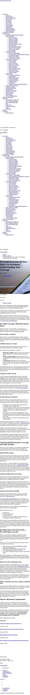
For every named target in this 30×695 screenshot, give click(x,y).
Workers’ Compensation (14, 53)
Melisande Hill (9, 16)
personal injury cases (9, 556)
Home (4, 254)
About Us (8, 15)
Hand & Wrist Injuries (14, 77)
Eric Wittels (8, 20)
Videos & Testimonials (8, 97)
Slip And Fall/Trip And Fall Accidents (14, 35)
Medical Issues (9, 73)
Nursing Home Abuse (11, 88)
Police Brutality (9, 93)
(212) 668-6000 (3, 132)
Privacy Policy (6, 688)
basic (17, 401)
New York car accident (22, 305)
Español (5, 110)
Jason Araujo (9, 23)
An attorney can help (25, 422)
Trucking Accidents (13, 70)
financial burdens (10, 496)
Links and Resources (10, 106)
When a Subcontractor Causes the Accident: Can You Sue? (12, 629)
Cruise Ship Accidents (14, 71)
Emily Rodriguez (10, 28)
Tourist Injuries (9, 94)
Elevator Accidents (13, 42)
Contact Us (5, 111)
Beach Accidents (12, 45)
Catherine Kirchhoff (10, 29)
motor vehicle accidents (22, 566)
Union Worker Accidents (14, 58)
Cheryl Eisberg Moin (11, 18)
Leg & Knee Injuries (13, 79)
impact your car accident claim (10, 320)
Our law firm (3, 318)
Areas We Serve (9, 112)
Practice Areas (6, 33)
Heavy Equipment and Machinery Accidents (19, 54)
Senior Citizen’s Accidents (12, 85)
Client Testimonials (7, 673)
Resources (5, 98)
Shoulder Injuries (13, 81)
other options (24, 450)
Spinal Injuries (12, 76)
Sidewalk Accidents (13, 40)
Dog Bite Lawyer (10, 92)
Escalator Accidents (13, 41)
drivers (3, 377)
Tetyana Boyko (9, 25)
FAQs (7, 107)
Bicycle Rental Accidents (14, 68)
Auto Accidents (12, 61)
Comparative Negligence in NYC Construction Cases (10, 623)
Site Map (5, 690)
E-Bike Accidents (13, 72)
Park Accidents (12, 50)
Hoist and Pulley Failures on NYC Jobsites (8, 634)
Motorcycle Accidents (14, 64)
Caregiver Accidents (10, 86)
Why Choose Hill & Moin (12, 102)
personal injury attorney (23, 464)
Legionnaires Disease (14, 80)
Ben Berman (9, 22)
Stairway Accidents (13, 38)
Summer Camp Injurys (14, 49)
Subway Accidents (13, 63)
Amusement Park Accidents (15, 44)
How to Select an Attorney (12, 101)
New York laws (11, 547)
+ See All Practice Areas (11, 96)
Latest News (9, 105)
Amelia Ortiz (9, 27)
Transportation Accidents (11, 59)
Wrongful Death (9, 89)
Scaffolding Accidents (14, 55)
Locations (5, 675)
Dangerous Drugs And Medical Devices (18, 84)
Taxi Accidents (12, 62)
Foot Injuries (12, 83)
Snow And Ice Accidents (14, 48)
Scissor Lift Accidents (14, 57)
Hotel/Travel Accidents (11, 90)
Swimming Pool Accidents (15, 46)
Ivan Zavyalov (9, 24)
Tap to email (3, 0)
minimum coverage (19, 331)
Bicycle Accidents (13, 67)
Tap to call (8, 0)
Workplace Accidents (11, 51)
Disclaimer (5, 689)
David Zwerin (9, 19)
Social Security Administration (9, 498)
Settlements (8, 109)
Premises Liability (10, 36)
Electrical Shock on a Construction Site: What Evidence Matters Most (14, 640)
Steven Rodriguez (10, 31)
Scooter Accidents (13, 66)
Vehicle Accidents (7, 255)
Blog (7, 103)
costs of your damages (23, 387)
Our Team (5, 14)
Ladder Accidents (13, 37)
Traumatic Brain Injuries (14, 75)
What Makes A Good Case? (12, 99)
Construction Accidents (8, 32)
